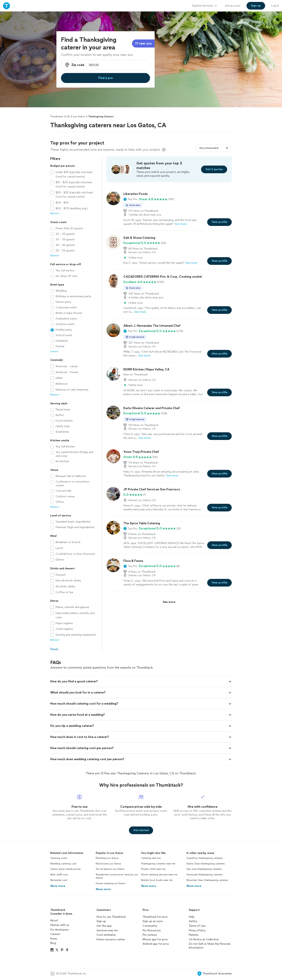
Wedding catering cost (63, 863)
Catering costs (58, 858)
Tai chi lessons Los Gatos (110, 869)
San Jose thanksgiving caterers (204, 869)
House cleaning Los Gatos (110, 883)
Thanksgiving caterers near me (158, 863)
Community (150, 925)
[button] (130, 199)
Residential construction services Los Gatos (117, 876)
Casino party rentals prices (65, 869)
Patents (193, 934)
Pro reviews (150, 934)
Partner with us (59, 925)
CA (68, 116)
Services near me (107, 930)
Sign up (101, 921)
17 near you (143, 43)
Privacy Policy (197, 930)
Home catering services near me (159, 874)
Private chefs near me (153, 869)
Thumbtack (56, 116)
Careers (55, 934)
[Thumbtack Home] (6, 5)
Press (53, 938)
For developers (59, 929)
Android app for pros (156, 943)
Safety (193, 921)
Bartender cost (58, 880)
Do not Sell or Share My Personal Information (209, 945)
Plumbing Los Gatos (107, 858)
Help (192, 916)
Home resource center (110, 939)
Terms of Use (197, 925)
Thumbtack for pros (155, 916)
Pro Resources (152, 930)
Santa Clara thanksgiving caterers (205, 863)
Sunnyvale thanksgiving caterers (204, 874)
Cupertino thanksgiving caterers (204, 858)
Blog (53, 943)
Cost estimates (106, 934)
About (54, 920)
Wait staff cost (59, 874)
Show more (57, 886)
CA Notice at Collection (204, 939)
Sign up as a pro (153, 921)
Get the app (104, 925)
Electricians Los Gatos (108, 863)
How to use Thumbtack (111, 916)
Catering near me (151, 858)
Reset (54, 649)
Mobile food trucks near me (156, 880)
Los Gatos (79, 116)
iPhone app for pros (155, 939)
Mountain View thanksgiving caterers (207, 880)
